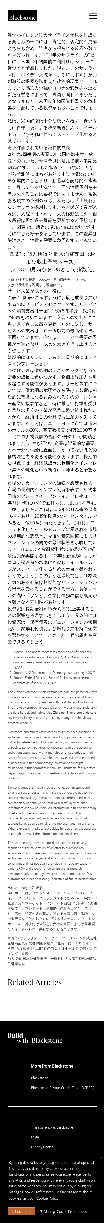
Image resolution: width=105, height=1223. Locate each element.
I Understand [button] (21, 1211)
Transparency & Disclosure (52, 1127)
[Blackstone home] (52, 1038)
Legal (35, 1136)
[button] (62, 1211)
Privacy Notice (42, 1146)
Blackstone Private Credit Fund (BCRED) (62, 1087)
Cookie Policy (47, 1198)
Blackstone (39, 1077)
